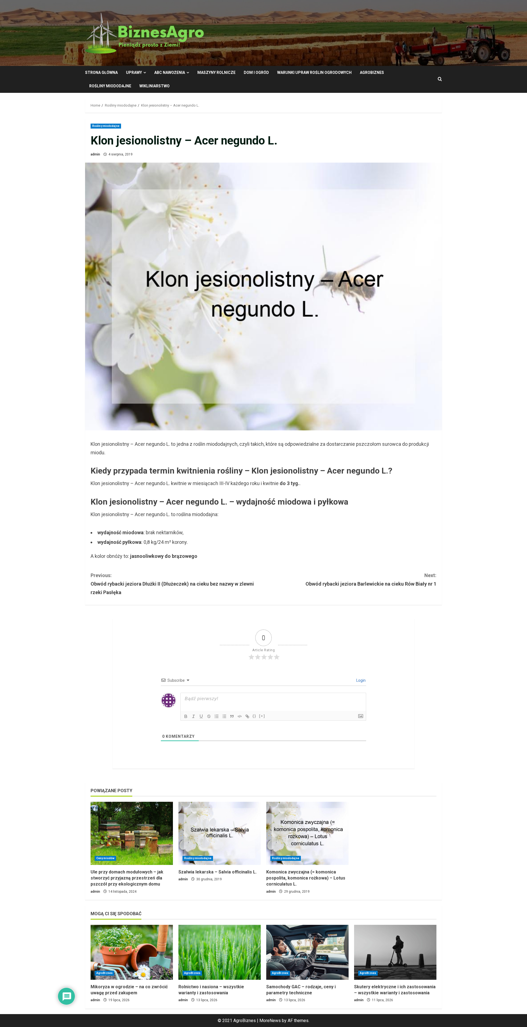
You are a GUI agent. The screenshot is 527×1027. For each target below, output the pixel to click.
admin (95, 154)
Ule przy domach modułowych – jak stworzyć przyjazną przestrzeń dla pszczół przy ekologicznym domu (127, 878)
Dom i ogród (256, 72)
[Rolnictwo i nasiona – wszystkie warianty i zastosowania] (219, 952)
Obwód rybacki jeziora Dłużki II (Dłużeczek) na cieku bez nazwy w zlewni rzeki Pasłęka (172, 583)
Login (360, 680)
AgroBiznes (372, 72)
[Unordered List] (224, 716)
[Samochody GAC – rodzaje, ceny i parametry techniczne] (307, 952)
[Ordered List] (216, 716)
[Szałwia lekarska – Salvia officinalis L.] (219, 833)
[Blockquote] (232, 716)
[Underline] (201, 716)
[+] (262, 716)
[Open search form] (440, 79)
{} (254, 716)
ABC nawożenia (169, 72)
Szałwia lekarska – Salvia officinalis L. (217, 872)
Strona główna (101, 72)
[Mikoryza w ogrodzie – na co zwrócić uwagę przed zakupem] (132, 952)
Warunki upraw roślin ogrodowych (314, 72)
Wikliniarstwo (154, 86)
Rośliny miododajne (110, 86)
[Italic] (193, 716)
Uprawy (134, 72)
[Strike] (209, 716)
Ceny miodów (105, 858)
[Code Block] (239, 716)
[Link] (247, 716)
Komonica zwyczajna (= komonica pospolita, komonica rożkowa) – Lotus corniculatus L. (305, 878)
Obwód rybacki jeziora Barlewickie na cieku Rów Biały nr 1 (370, 579)
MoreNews (270, 1020)
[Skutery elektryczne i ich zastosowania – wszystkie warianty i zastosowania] (395, 952)
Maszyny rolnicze (216, 72)
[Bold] (186, 716)
